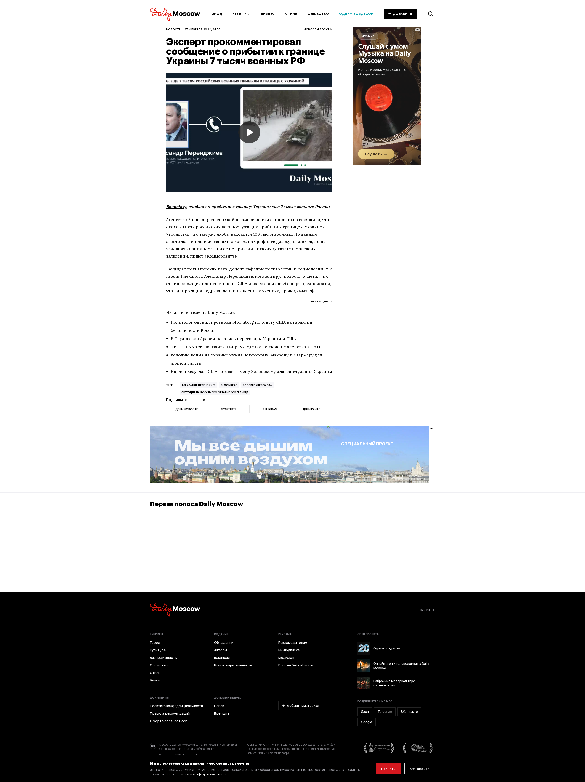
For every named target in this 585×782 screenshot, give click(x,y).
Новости (173, 29)
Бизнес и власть (163, 657)
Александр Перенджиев (198, 385)
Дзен (365, 711)
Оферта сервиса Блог (168, 721)
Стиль (291, 13)
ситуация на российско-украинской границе (214, 392)
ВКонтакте (409, 711)
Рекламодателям (292, 642)
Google (366, 722)
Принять (388, 768)
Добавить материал (303, 705)
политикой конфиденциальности (201, 774)
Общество (318, 13)
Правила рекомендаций (170, 713)
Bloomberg (176, 206)
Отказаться (419, 768)
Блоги (155, 680)
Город (215, 13)
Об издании (223, 642)
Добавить (402, 13)
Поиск (219, 706)
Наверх (424, 610)
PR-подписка (289, 650)
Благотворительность (233, 665)
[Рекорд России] (418, 748)
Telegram (385, 711)
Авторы (220, 650)
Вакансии (222, 657)
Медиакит (286, 657)
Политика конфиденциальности (176, 706)
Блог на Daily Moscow (295, 665)
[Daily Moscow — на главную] (175, 609)
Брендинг (222, 713)
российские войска (257, 385)
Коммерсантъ (220, 256)
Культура (241, 13)
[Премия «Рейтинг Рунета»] (379, 748)
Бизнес (268, 13)
